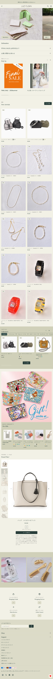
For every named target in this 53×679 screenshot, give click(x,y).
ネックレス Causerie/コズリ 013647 (8, 212)
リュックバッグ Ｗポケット (6, 139)
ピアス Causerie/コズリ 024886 (8, 248)
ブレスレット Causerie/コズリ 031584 (35, 248)
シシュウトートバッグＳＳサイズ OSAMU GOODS (42, 354)
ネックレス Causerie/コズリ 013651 (34, 212)
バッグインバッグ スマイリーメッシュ (38, 442)
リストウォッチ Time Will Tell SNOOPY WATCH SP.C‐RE (12, 321)
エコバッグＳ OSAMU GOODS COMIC (7, 442)
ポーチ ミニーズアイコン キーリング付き (17, 442)
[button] (1, 6)
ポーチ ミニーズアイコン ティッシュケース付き (28, 442)
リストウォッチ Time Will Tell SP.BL (34, 284)
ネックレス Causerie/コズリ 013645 (8, 175)
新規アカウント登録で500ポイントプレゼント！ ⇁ (26, 2)
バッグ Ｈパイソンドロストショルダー (34, 139)
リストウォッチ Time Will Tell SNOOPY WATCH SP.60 (38, 320)
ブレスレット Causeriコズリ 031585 (8, 284)
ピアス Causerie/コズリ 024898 (34, 175)
